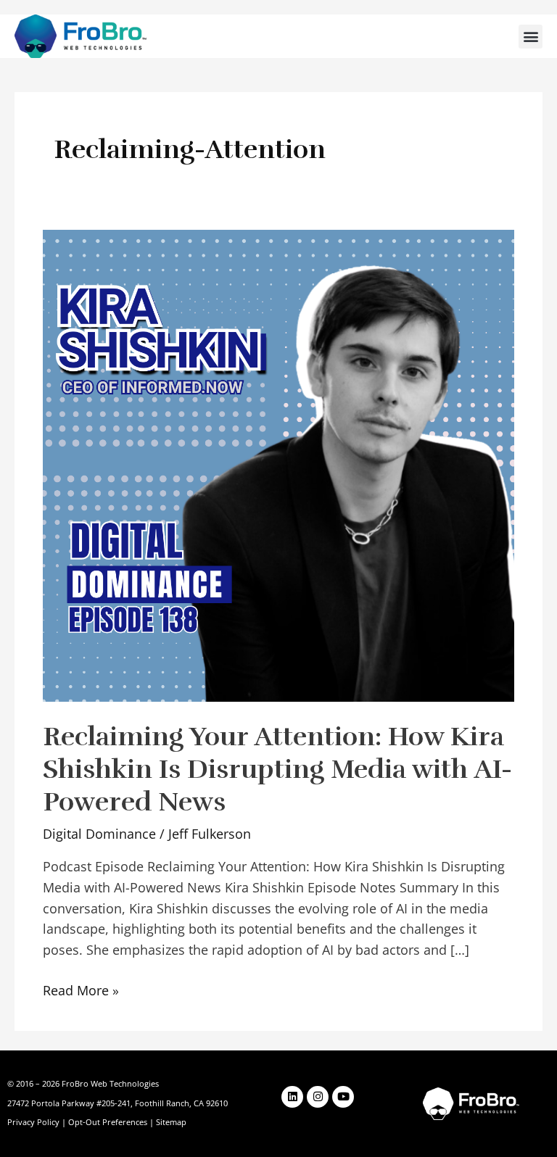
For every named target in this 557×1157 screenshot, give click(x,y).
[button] (530, 37)
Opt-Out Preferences (107, 1121)
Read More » (81, 989)
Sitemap (171, 1121)
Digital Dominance (99, 833)
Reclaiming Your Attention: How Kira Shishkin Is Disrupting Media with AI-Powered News (277, 769)
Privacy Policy (33, 1121)
